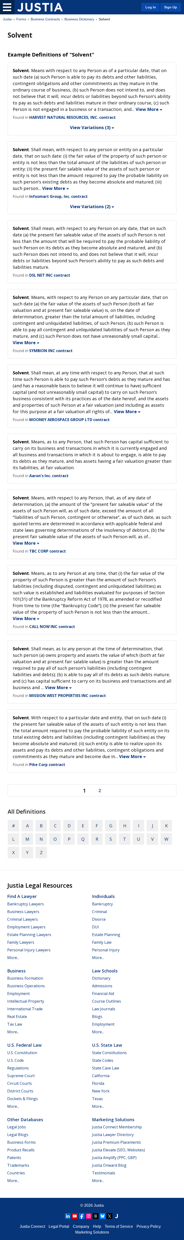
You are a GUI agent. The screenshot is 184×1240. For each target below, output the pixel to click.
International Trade (25, 1008)
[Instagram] (89, 1216)
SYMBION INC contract (51, 350)
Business (16, 971)
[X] (109, 1216)
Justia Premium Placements (116, 1142)
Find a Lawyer (22, 896)
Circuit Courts (19, 1083)
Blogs (97, 1016)
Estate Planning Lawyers (29, 934)
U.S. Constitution (22, 1052)
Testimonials (103, 1173)
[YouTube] (75, 1216)
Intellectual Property (25, 1001)
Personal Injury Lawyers (29, 950)
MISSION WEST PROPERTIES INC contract (67, 695)
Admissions (102, 986)
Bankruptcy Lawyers (25, 904)
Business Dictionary (79, 19)
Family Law (101, 942)
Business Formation (25, 978)
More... (13, 957)
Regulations (18, 1068)
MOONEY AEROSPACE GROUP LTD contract (69, 419)
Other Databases (25, 1119)
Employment (18, 993)
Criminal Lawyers (22, 919)
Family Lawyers (20, 942)
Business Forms (21, 1142)
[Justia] (40, 7)
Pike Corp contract (47, 764)
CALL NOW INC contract (52, 626)
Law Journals (103, 1008)
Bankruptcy (102, 904)
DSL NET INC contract (49, 275)
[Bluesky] (102, 1216)
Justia (7, 19)
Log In (150, 7)
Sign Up (170, 7)
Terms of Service (119, 1226)
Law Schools (105, 971)
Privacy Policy (149, 1226)
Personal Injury (106, 950)
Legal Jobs (16, 1127)
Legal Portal (59, 1226)
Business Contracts (45, 19)
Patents (14, 1157)
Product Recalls (20, 1150)
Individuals (103, 896)
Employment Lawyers (26, 927)
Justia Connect (32, 1226)
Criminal (99, 911)
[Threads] (95, 1216)
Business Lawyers (23, 911)
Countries (16, 1173)
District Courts (20, 1091)
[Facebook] (82, 1216)
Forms (21, 19)
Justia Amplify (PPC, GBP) (114, 1157)
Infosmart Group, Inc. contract (58, 196)
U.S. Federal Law (24, 1045)
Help (97, 1226)
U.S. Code (15, 1060)
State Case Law (105, 1068)
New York (100, 1091)
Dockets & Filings (22, 1098)
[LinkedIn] (68, 1216)
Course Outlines (106, 1001)
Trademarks (18, 1165)
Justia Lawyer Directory (113, 1134)
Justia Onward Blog (109, 1165)
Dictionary (101, 978)
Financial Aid (103, 993)
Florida (98, 1083)
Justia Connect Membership (117, 1127)
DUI (95, 927)
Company (81, 1226)
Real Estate (17, 1016)
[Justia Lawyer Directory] (116, 1216)
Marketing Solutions (113, 1119)
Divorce (99, 919)
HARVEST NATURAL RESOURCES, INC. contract (72, 117)
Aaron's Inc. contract (49, 475)
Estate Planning (106, 934)
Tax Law (14, 1024)
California (100, 1075)
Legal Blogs (17, 1134)
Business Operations (26, 986)
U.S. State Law (107, 1045)
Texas (97, 1098)
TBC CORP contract (47, 551)
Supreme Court (21, 1075)
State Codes (102, 1060)
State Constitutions (109, 1052)
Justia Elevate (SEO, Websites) (118, 1150)
